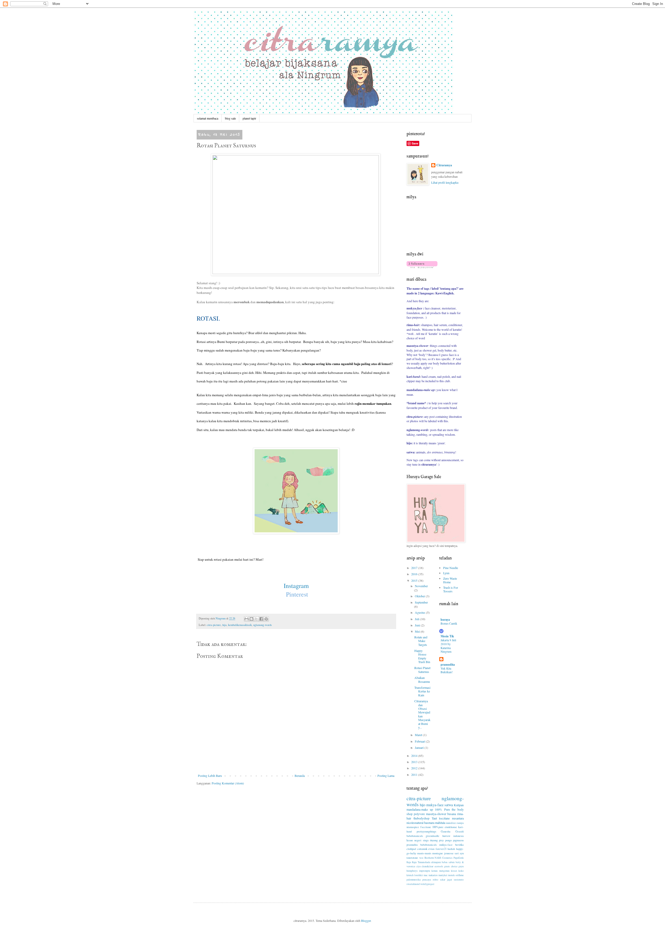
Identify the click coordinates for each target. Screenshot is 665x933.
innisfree (451, 823)
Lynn (446, 573)
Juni (418, 625)
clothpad (411, 849)
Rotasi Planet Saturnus (422, 669)
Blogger (366, 920)
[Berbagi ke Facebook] (261, 618)
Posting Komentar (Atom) (228, 783)
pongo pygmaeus (454, 840)
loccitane (444, 818)
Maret (419, 735)
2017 (414, 568)
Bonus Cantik (449, 623)
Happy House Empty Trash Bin (422, 656)
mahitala (440, 822)
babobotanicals (415, 836)
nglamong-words (262, 625)
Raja (409, 862)
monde (451, 875)
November (421, 586)
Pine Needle (450, 568)
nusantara (458, 818)
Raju (414, 862)
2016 (414, 574)
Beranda (300, 775)
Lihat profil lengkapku (444, 182)
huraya (445, 619)
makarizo (433, 875)
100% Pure (442, 809)
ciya (418, 866)
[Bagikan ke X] (256, 618)
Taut (434, 818)
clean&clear (427, 866)
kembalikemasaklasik (240, 625)
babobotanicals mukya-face (436, 844)
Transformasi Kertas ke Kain (422, 691)
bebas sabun (448, 862)
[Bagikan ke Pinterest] (266, 618)
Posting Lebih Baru (210, 775)
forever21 (441, 849)
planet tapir (249, 118)
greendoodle (432, 836)
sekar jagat (446, 879)
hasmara (429, 822)
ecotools (439, 866)
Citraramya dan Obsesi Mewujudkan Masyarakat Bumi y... (422, 714)
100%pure (437, 827)
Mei (418, 631)
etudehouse (451, 827)
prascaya (426, 879)
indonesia (458, 836)
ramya (460, 823)
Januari (419, 747)
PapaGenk (459, 857)
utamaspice (413, 827)
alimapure (436, 862)
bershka (459, 844)
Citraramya (444, 165)
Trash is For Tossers (450, 589)
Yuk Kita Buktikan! (447, 670)
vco (421, 857)
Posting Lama (385, 775)
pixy (441, 840)
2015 (414, 580)
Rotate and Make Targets (420, 641)
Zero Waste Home (450, 580)
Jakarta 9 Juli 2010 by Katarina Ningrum (448, 645)
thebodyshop (421, 818)
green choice (450, 866)
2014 (414, 755)
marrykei (442, 875)
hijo (224, 625)
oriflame (460, 875)
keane (410, 840)
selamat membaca (207, 118)
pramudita (448, 664)
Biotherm (429, 857)
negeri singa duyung (426, 840)
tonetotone (412, 857)
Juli (417, 619)
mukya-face (434, 804)
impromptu (424, 870)
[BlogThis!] (251, 618)
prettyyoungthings (426, 831)
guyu (461, 866)
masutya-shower (436, 814)
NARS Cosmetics (444, 857)
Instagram (296, 585)
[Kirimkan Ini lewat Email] (246, 618)
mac (426, 875)
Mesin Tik (447, 636)
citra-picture (214, 625)
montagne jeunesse (442, 853)
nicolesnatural (415, 822)
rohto (435, 879)
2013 (414, 762)
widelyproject (427, 884)
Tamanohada (424, 862)
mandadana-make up (420, 809)
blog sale (230, 118)
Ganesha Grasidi (452, 831)
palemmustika (414, 879)
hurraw (446, 836)
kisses (454, 870)
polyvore (419, 814)
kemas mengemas (440, 870)
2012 (414, 768)
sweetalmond (413, 884)
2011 (414, 774)
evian (431, 849)
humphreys (412, 870)
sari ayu (459, 853)
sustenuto (459, 879)
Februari (420, 741)
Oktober (420, 596)
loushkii (418, 875)
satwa (448, 804)
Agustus (420, 612)
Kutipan (459, 805)
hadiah (451, 849)
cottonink (422, 849)
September (421, 602)
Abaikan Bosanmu (422, 679)
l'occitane (425, 827)
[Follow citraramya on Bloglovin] (422, 267)
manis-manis (424, 853)
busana (451, 814)
